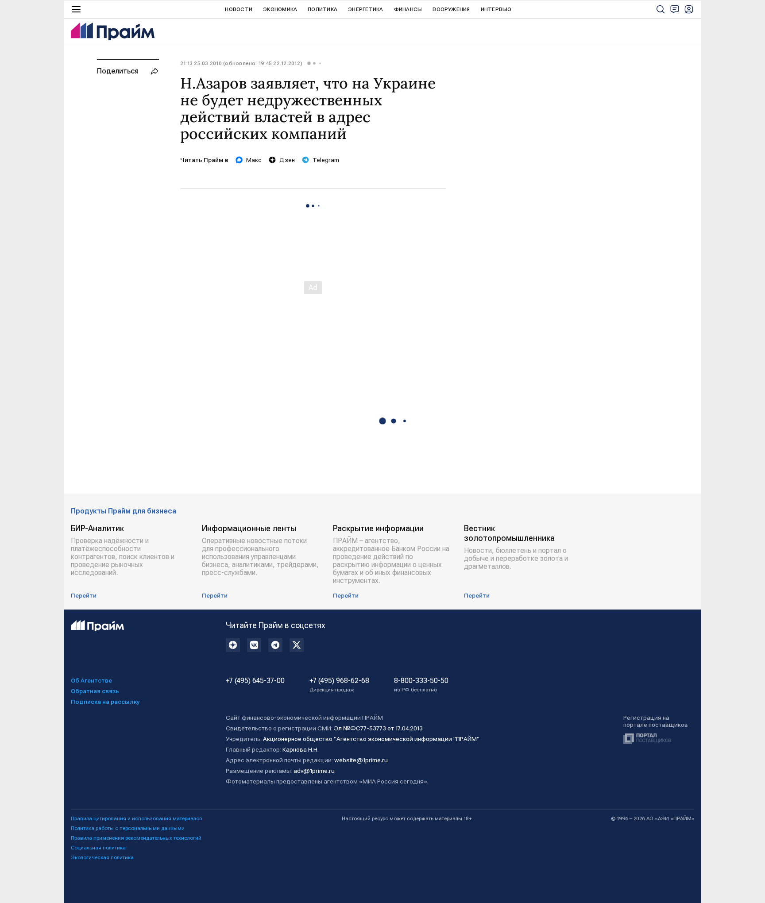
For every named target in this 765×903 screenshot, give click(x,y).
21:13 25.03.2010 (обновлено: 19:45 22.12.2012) (241, 63)
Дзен (287, 159)
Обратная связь (95, 691)
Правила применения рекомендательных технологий (136, 838)
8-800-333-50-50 (421, 685)
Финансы (408, 9)
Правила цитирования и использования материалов (136, 818)
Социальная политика (98, 848)
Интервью (496, 9)
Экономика (280, 9)
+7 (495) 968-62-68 (339, 685)
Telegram (326, 159)
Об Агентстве (91, 680)
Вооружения (451, 9)
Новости (238, 9)
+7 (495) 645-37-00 (255, 681)
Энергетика (365, 9)
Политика (322, 9)
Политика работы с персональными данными (128, 828)
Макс (254, 159)
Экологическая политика (102, 857)
